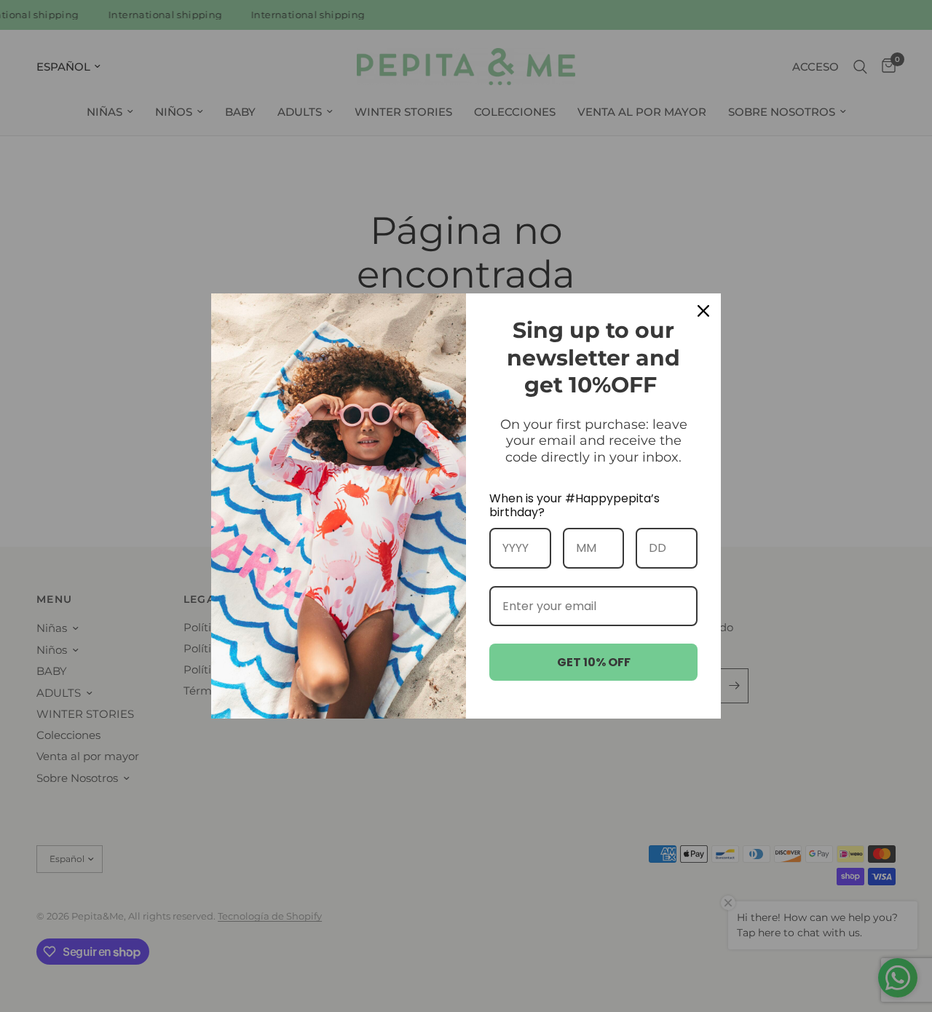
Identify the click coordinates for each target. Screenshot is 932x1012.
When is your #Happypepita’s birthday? (574, 505)
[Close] (703, 310)
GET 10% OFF (594, 662)
